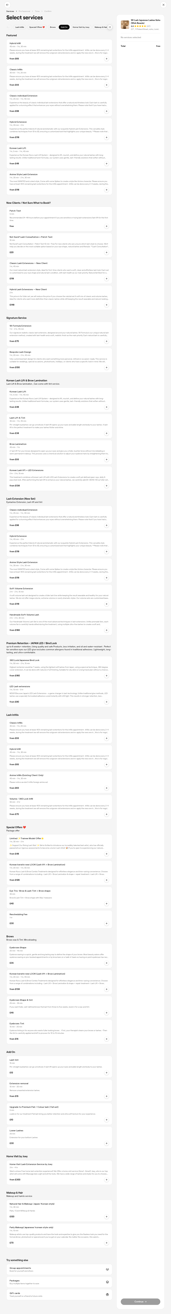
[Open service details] (106, 58)
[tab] (19, 27)
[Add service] (106, 923)
